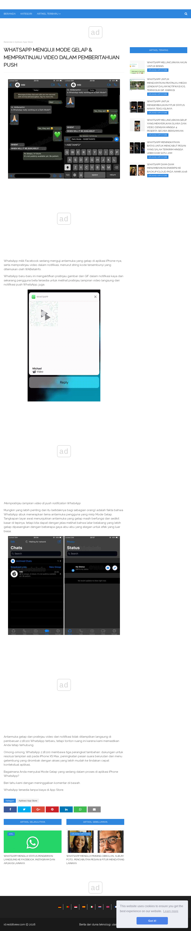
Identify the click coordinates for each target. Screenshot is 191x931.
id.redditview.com (14, 924)
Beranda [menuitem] (10, 13)
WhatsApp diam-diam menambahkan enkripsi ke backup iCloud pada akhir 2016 (167, 168)
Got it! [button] (152, 920)
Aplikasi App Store (23, 42)
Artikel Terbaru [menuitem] (47, 13)
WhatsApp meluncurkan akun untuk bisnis (167, 64)
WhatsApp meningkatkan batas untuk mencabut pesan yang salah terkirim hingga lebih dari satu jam (166, 148)
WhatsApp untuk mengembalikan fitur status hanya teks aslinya (166, 105)
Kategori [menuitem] (26, 13)
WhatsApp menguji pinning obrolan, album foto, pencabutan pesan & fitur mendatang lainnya (95, 860)
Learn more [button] (170, 911)
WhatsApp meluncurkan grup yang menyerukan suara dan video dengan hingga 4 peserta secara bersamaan (167, 125)
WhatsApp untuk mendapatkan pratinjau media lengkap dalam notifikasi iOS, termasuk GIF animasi (167, 85)
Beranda (8, 42)
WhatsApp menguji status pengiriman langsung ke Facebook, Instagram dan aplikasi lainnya (29, 860)
